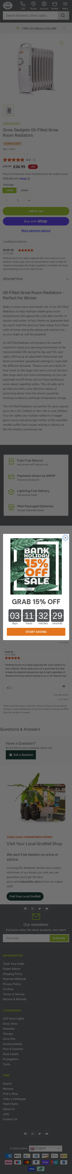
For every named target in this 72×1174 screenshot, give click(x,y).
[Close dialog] (65, 537)
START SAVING (36, 631)
